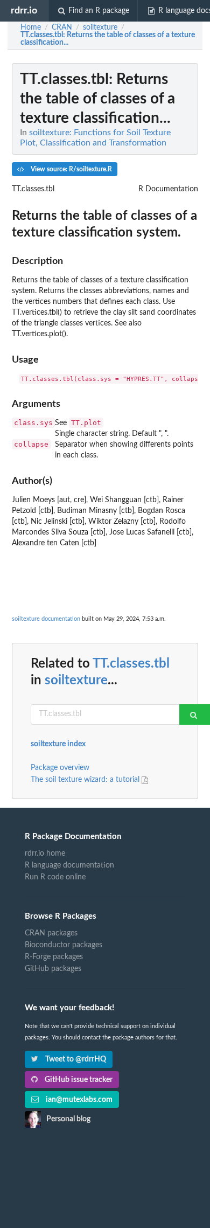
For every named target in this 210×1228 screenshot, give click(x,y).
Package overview (60, 768)
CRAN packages (51, 933)
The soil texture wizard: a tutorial (86, 779)
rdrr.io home (45, 853)
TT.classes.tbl (131, 663)
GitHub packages (53, 969)
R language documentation (69, 865)
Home (30, 27)
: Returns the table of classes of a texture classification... (107, 38)
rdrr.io (24, 10)
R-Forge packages (54, 957)
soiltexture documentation (46, 619)
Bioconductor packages (63, 945)
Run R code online (55, 877)
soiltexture (76, 680)
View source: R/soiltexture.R (70, 169)
